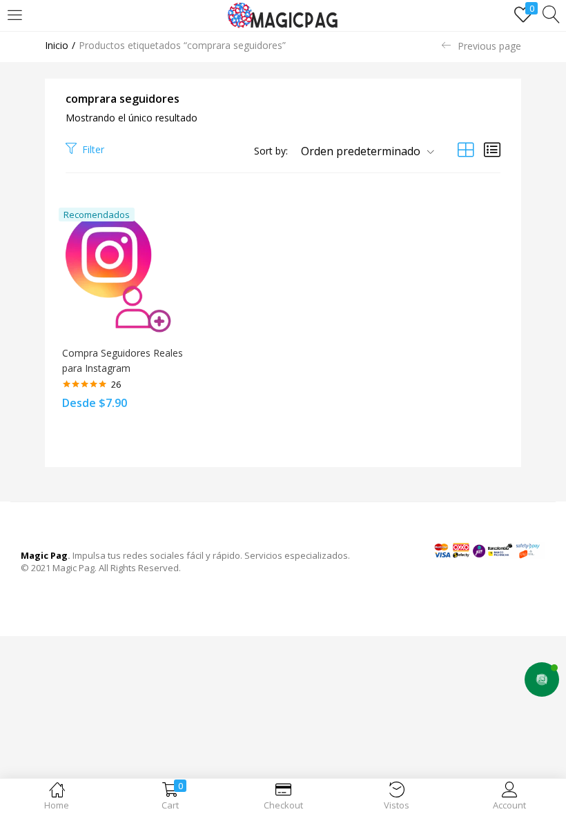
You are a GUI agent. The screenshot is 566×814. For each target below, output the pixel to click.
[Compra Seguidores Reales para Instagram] (124, 272)
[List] (492, 149)
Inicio (56, 45)
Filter (93, 149)
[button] (362, 151)
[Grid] (466, 149)
